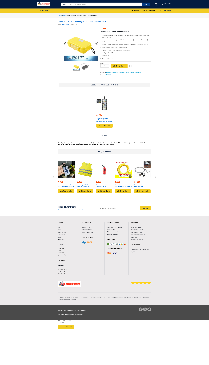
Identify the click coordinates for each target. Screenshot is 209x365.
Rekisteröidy (167, 5)
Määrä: (102, 63)
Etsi (146, 4)
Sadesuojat (129, 72)
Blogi (161, 10)
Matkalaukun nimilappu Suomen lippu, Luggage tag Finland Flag (66, 185)
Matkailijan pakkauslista (113, 231)
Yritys (59, 227)
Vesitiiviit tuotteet (136, 72)
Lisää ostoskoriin (119, 66)
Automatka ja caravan (112, 72)
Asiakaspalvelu (86, 227)
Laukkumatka (65, 24)
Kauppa (65, 15)
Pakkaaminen (145, 297)
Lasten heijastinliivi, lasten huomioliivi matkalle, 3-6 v (83, 185)
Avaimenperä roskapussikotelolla (101, 185)
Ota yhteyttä (167, 10)
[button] (100, 111)
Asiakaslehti (61, 239)
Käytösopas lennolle (136, 227)
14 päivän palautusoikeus (137, 252)
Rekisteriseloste (62, 232)
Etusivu (60, 15)
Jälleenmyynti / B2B (87, 229)
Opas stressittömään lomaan (138, 234)
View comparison (66, 327)
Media (59, 237)
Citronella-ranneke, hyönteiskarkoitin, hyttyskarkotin (123, 185)
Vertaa (130, 66)
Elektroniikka (74, 297)
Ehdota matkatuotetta (87, 232)
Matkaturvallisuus (84, 297)
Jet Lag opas (134, 237)
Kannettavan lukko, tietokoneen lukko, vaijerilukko (142, 185)
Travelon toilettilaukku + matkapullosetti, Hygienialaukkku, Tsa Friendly (104, 119)
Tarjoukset (73, 299)
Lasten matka (121, 72)
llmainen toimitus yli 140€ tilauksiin (140, 249)
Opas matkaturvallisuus (136, 232)
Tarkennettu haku (81, 310)
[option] (81, 45)
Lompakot (130, 297)
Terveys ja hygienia (64, 299)
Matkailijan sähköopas (112, 234)
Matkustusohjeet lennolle (137, 229)
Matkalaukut (137, 297)
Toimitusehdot (61, 234)
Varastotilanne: (104, 31)
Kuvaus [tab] (104, 135)
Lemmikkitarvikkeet (120, 297)
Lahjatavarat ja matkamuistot (98, 297)
